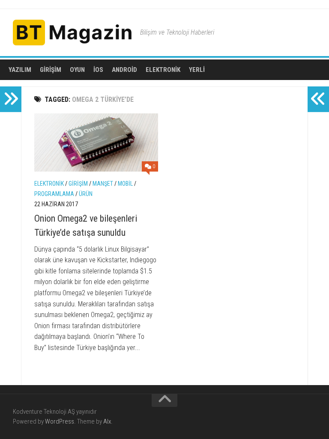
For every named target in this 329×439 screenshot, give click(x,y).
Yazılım (20, 70)
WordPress (59, 421)
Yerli (197, 70)
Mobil (125, 183)
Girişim (50, 70)
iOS (98, 70)
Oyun (77, 70)
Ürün (86, 193)
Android (124, 70)
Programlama (54, 193)
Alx (107, 421)
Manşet (103, 183)
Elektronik (163, 70)
